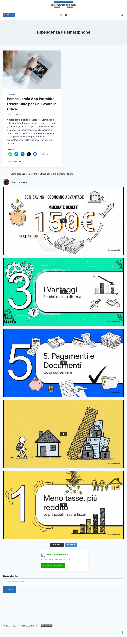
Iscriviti (9, 589)
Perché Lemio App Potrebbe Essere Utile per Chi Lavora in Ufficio (31, 104)
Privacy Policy (46, 626)
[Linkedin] (66, 15)
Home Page (9, 15)
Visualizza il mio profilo (53, 565)
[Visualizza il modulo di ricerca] (122, 15)
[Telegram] (61, 15)
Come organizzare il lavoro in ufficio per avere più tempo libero (42, 174)
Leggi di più (14, 162)
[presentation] (32, 69)
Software (11, 94)
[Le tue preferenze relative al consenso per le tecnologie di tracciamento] (122, 632)
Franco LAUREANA (16, 115)
